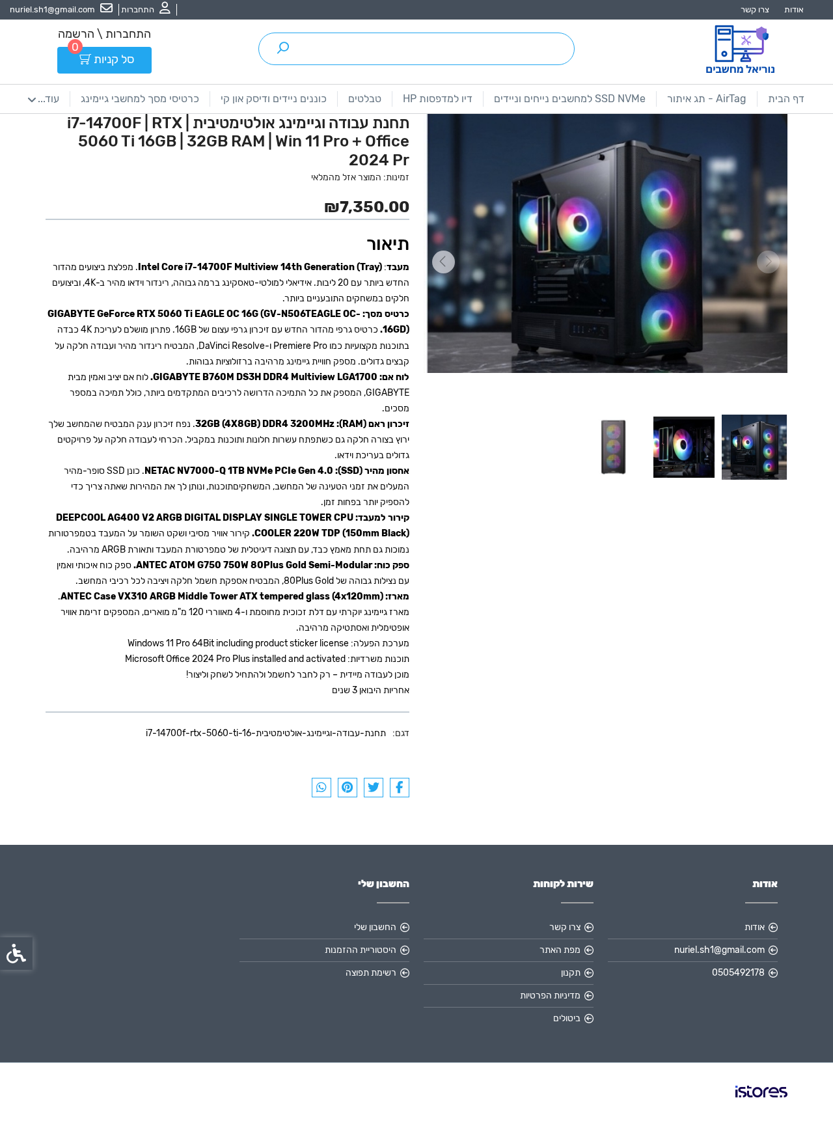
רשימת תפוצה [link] (371, 972)
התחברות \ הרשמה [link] (104, 34)
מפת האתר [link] (559, 949)
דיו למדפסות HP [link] (437, 98)
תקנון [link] (570, 972)
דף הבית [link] (786, 98)
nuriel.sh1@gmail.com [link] (719, 949)
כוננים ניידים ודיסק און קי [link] (274, 98)
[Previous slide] (767, 262)
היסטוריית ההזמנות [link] (360, 949)
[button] (754, 447)
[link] (146, 10)
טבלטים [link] (364, 98)
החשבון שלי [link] (375, 927)
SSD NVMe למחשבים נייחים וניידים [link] (570, 98)
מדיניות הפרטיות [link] (550, 995)
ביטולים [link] (566, 1018)
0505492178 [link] (738, 972)
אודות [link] (794, 9)
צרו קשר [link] (755, 9)
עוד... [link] (48, 98)
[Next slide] (443, 262)
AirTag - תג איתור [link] (706, 98)
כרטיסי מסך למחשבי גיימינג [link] (140, 98)
